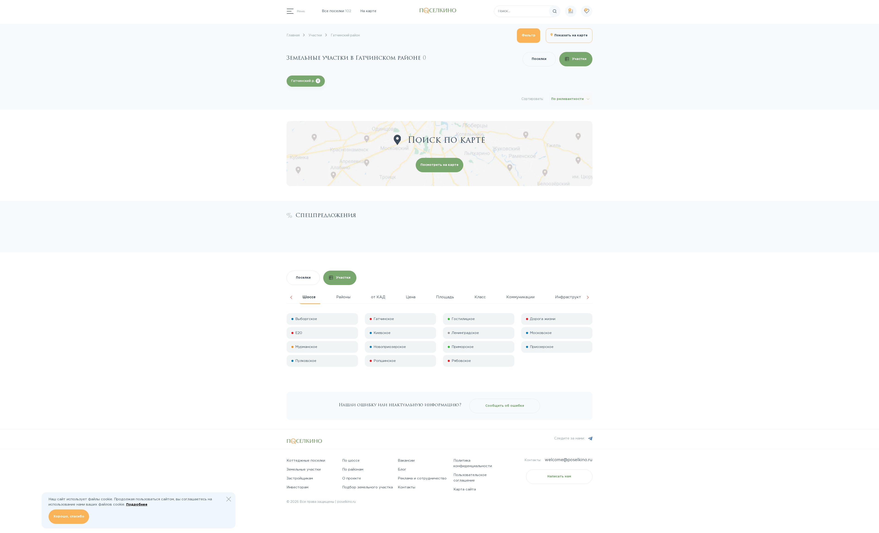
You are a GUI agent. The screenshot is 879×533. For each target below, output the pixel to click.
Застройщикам (300, 478)
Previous (291, 297)
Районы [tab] (343, 297)
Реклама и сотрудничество (422, 478)
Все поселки (336, 11)
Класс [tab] (480, 297)
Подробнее (136, 504)
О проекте (351, 478)
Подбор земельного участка (367, 487)
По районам (352, 469)
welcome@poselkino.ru (568, 460)
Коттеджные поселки (306, 460)
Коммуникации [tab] (520, 297)
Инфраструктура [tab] (571, 297)
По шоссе (351, 460)
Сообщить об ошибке (504, 405)
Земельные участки (304, 469)
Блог (402, 469)
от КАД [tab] (378, 297)
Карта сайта (464, 489)
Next (587, 297)
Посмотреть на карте (439, 165)
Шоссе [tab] (309, 297)
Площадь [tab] (445, 297)
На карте (368, 11)
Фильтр (528, 35)
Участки (578, 59)
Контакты (406, 487)
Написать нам (559, 476)
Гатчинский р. (305, 81)
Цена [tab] (410, 297)
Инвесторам (297, 487)
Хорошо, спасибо (68, 516)
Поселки (539, 59)
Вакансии (406, 460)
